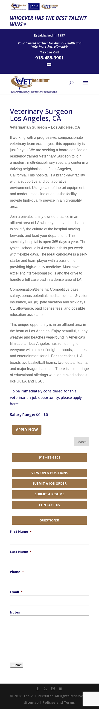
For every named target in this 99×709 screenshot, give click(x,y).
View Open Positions (49, 473)
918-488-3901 (49, 457)
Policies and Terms (59, 702)
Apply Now (27, 429)
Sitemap (31, 702)
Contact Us (49, 505)
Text (44, 52)
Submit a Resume (49, 494)
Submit (16, 665)
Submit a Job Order (49, 483)
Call (56, 52)
